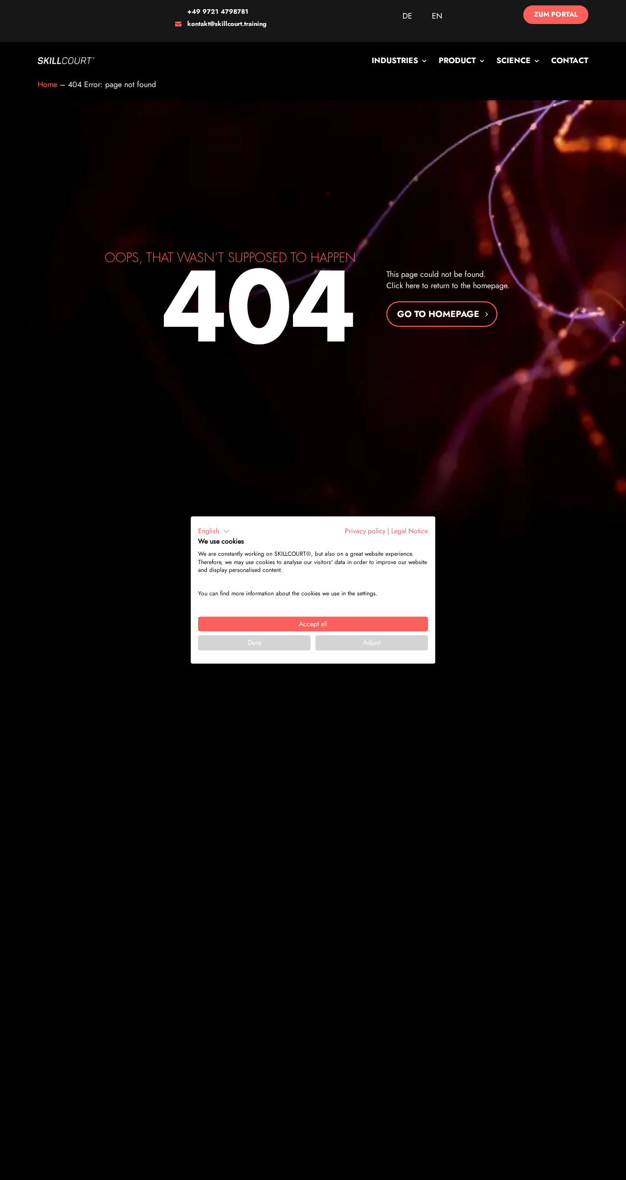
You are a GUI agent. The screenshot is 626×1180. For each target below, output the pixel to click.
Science (513, 60)
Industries (395, 60)
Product (457, 60)
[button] (214, 531)
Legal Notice (409, 531)
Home (47, 84)
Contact (569, 60)
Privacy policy (365, 531)
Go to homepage (438, 314)
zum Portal (556, 14)
